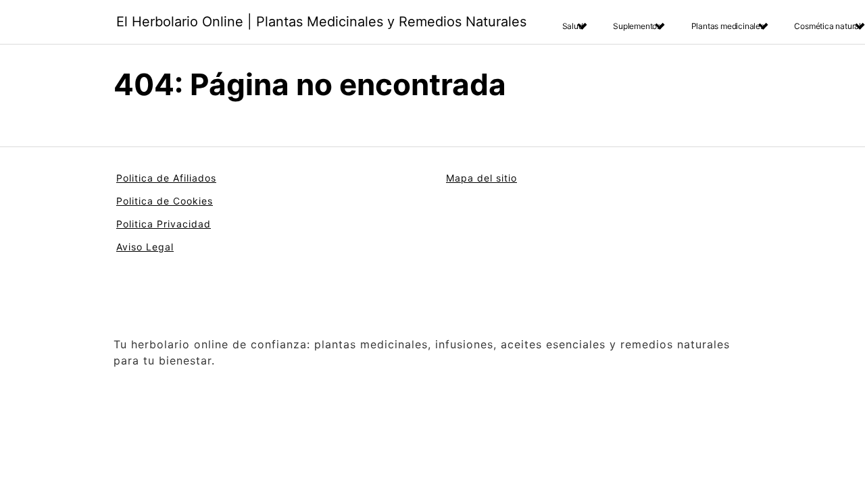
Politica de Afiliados (166, 178)
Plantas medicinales (727, 26)
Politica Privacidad (163, 224)
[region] (175, 380)
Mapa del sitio (481, 178)
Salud (572, 26)
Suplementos (637, 26)
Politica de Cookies (164, 201)
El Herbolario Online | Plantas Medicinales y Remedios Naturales (321, 21)
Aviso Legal (145, 246)
